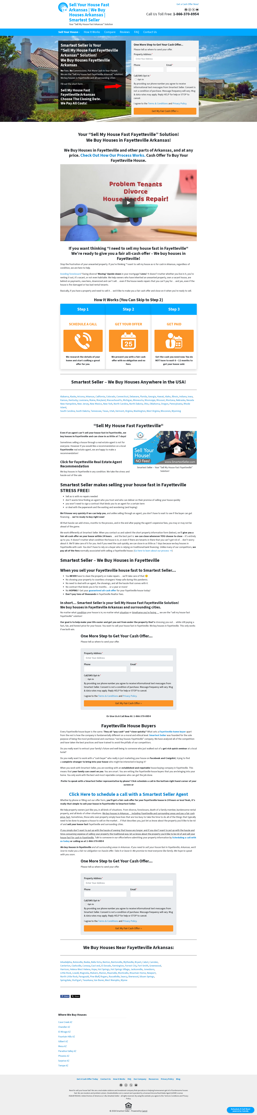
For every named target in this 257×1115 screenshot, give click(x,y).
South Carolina (67, 411)
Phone (137, 65)
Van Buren (99, 980)
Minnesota (138, 400)
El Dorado (106, 965)
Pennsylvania (175, 403)
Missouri (160, 400)
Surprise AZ (63, 1060)
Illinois (175, 396)
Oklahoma (155, 403)
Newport (151, 973)
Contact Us (150, 32)
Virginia (129, 411)
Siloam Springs (146, 976)
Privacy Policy (179, 103)
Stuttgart (76, 980)
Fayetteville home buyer (173, 731)
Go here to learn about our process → (153, 550)
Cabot (145, 962)
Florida (143, 396)
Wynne (124, 980)
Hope (94, 969)
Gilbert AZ (63, 1041)
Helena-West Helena (80, 969)
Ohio (146, 403)
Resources (153, 1079)
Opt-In (141, 79)
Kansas (63, 400)
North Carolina (121, 403)
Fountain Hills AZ (66, 1036)
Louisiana (83, 400)
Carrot (144, 1111)
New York (107, 403)
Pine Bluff (94, 976)
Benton (106, 962)
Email (169, 65)
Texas (105, 411)
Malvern (94, 973)
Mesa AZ (62, 1046)
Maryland (101, 400)
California (100, 396)
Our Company (140, 1079)
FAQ (136, 32)
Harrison (64, 969)
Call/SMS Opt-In (142, 75)
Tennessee (96, 411)
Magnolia (84, 973)
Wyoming (176, 411)
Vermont (119, 411)
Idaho (168, 396)
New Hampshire (68, 403)
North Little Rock (69, 976)
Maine (92, 400)
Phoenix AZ (63, 1056)
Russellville (114, 976)
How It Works (92, 32)
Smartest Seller (157, 735)
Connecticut (122, 396)
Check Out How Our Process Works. (112, 155)
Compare (110, 32)
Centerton (65, 965)
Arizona (81, 396)
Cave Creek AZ (65, 1022)
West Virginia (153, 411)
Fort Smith (143, 965)
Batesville (78, 962)
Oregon (164, 403)
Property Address (143, 54)
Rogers (104, 976)
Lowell (75, 973)
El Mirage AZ (64, 1031)
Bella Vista (96, 962)
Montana (170, 400)
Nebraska (180, 400)
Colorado (110, 396)
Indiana (183, 396)
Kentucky (73, 400)
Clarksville (76, 965)
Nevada (190, 400)
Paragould (84, 976)
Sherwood (133, 976)
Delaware (134, 396)
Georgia (152, 396)
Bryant (138, 962)
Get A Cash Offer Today (87, 1079)
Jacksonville (137, 969)
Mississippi (150, 400)
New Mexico (96, 403)
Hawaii (160, 396)
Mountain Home (138, 973)
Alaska (73, 396)
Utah (111, 411)
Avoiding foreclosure (70, 274)
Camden (154, 962)
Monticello (123, 973)
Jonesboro (149, 969)
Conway (86, 965)
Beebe (87, 962)
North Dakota (136, 403)
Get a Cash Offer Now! (188, 4)
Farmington (118, 965)
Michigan (127, 400)
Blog (178, 1079)
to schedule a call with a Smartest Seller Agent (128, 794)
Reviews (125, 32)
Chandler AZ (64, 1027)
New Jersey (83, 403)
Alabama (64, 396)
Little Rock (65, 973)
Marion (102, 973)
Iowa (190, 396)
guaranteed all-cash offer (102, 590)
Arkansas (90, 396)
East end (95, 965)
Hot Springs (103, 969)
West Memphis (112, 980)
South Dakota (83, 411)
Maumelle (112, 973)
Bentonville (116, 962)
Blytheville (128, 962)
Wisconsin (166, 411)
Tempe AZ (63, 1065)
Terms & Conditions (158, 103)
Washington (139, 411)
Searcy (124, 976)
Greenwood (155, 965)
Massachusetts (114, 400)
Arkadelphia (66, 962)
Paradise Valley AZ (67, 1051)
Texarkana (87, 980)
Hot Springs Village (120, 969)
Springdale (65, 980)
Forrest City (131, 965)
